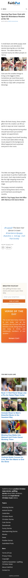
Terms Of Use (7, 553)
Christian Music (7, 516)
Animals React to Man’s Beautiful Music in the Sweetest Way (11, 415)
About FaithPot (7, 567)
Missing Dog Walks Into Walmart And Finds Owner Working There (12, 437)
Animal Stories (15, 21)
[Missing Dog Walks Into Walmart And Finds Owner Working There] (14, 432)
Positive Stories (7, 540)
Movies (4, 534)
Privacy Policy (7, 556)
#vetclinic (7, 236)
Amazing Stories (7, 507)
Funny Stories (7, 528)
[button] (26, 9)
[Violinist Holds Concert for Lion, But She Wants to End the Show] (14, 454)
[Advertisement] (14, 32)
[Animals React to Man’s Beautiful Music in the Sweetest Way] (14, 410)
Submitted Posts (8, 543)
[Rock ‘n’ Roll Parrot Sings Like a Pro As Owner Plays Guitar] (14, 390)
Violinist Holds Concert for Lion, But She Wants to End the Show (12, 459)
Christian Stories (8, 519)
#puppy (19, 233)
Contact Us (6, 570)
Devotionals (6, 525)
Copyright (5, 559)
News (4, 537)
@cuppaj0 (8, 227)
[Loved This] (3, 247)
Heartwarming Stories (9, 531)
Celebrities (6, 513)
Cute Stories (6, 522)
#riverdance (11, 233)
